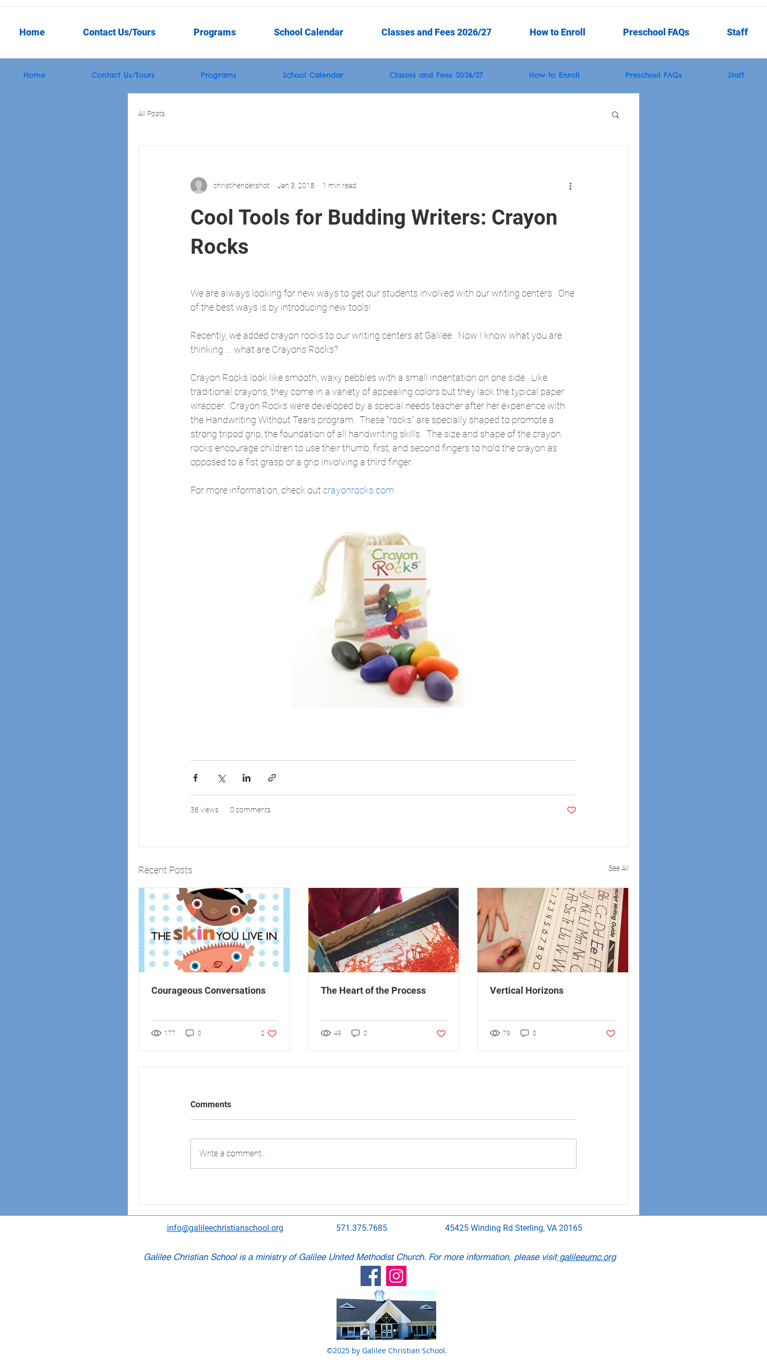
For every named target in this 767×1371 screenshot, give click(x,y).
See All (618, 868)
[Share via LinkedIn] (246, 778)
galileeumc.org (586, 1257)
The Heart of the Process (373, 990)
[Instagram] (396, 1276)
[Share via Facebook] (195, 778)
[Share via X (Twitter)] (221, 778)
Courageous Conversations (208, 990)
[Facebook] (371, 1276)
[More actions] (570, 185)
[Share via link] (272, 778)
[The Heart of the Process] (383, 930)
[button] (737, 32)
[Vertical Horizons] (552, 930)
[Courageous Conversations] (214, 930)
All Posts (151, 113)
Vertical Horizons (527, 990)
